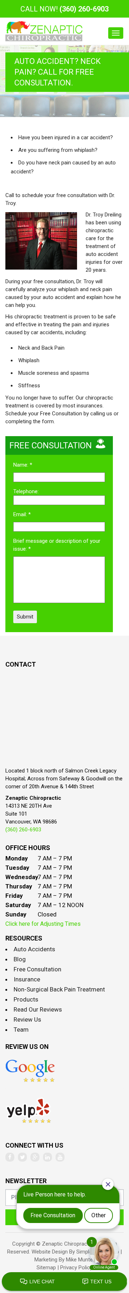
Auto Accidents (34, 949)
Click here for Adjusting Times (43, 923)
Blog (20, 959)
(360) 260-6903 (84, 9)
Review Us (27, 1019)
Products (26, 999)
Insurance (27, 979)
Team (21, 1029)
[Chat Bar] (64, 1282)
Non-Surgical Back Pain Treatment (59, 989)
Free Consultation (37, 969)
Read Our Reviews (38, 1009)
